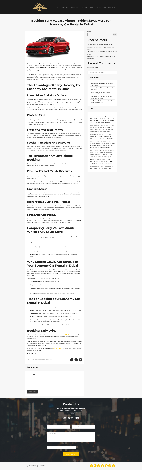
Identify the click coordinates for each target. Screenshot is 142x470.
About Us (92, 7)
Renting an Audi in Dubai (101, 161)
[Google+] (95, 465)
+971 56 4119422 (57, 348)
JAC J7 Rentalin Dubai (100, 138)
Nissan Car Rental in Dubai (105, 152)
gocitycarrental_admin (42, 359)
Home (58, 7)
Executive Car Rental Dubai (106, 129)
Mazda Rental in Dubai (105, 147)
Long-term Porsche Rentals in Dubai (104, 141)
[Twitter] (109, 465)
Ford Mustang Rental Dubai (107, 133)
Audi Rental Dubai (99, 117)
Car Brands (74, 7)
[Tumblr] (106, 465)
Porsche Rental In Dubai (101, 158)
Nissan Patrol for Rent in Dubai (99, 154)
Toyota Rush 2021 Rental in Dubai (103, 168)
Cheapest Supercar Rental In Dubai (99, 125)
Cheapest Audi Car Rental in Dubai (102, 122)
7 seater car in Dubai (96, 115)
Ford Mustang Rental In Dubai (98, 134)
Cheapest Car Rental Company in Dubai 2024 (102, 124)
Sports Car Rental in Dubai (106, 165)
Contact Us (111, 7)
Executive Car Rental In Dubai (98, 131)
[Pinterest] (102, 465)
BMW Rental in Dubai (100, 118)
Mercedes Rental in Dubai (97, 149)
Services (65, 7)
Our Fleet (84, 7)
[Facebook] (91, 465)
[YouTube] (113, 465)
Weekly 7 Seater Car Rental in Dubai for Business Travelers (102, 51)
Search (89, 31)
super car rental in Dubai (97, 166)
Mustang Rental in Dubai (101, 150)
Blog (104, 7)
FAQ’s (99, 7)
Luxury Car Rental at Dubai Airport (100, 143)
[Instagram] (98, 465)
